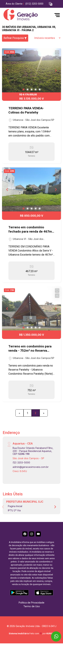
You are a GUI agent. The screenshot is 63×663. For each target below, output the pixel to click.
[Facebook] (24, 533)
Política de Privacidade (31, 602)
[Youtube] (38, 533)
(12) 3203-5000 (21, 462)
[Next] (55, 70)
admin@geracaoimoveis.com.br (31, 466)
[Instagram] (31, 533)
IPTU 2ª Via (14, 510)
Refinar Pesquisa (14, 38)
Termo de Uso (31, 606)
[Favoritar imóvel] (57, 52)
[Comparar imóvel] (57, 57)
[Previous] (7, 70)
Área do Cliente (14, 3)
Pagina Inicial (15, 506)
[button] (51, 4)
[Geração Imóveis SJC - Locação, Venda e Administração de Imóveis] (27, 15)
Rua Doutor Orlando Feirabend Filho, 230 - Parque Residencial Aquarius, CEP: (33, 451)
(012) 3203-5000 (34, 3)
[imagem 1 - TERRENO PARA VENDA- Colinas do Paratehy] (31, 70)
